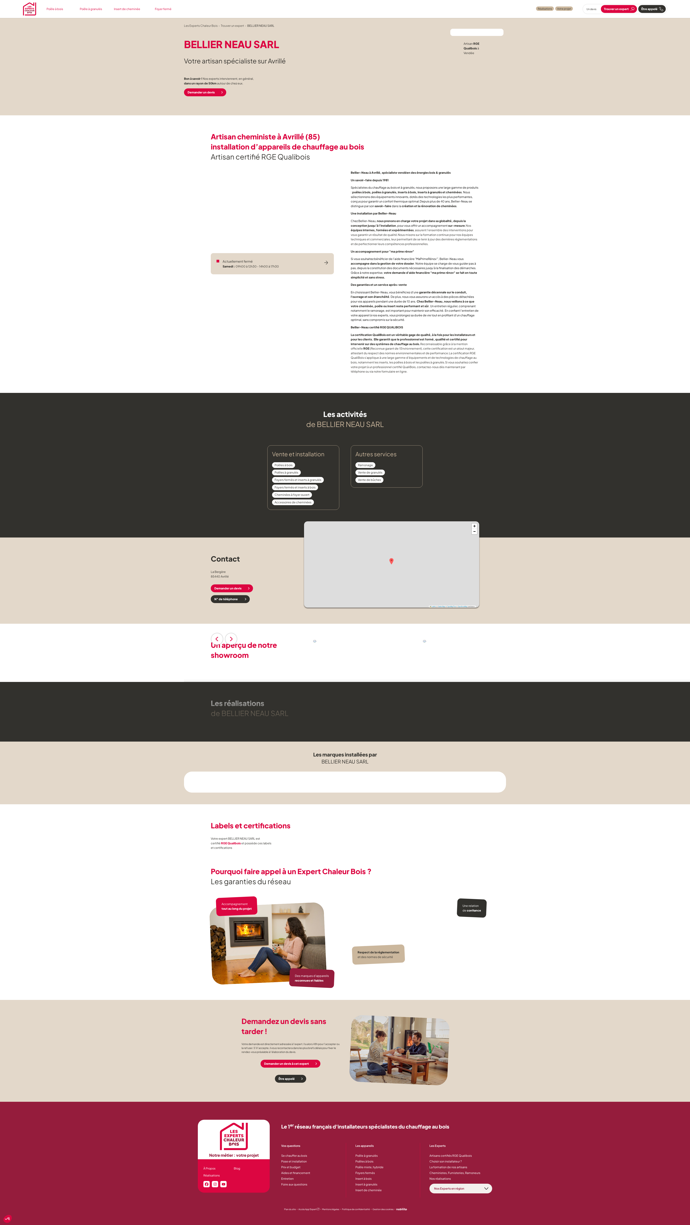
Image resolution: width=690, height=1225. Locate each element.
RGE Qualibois (231, 843)
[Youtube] (223, 1184)
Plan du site (290, 1209)
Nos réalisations (440, 1178)
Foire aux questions (294, 1184)
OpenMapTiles (451, 606)
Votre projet (564, 8)
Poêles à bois (364, 1161)
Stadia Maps (441, 606)
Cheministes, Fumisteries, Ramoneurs (454, 1173)
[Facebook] (206, 1184)
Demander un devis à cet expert (286, 1063)
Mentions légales (330, 1209)
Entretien (287, 1178)
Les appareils (364, 1146)
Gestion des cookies (383, 1209)
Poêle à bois (55, 9)
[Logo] (29, 9)
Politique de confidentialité (356, 1209)
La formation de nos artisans (448, 1167)
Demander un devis (201, 92)
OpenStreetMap (462, 606)
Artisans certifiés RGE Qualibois (450, 1155)
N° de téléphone (226, 599)
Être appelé (287, 1079)
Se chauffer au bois (294, 1155)
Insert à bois (363, 1178)
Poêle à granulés (91, 9)
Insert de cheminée (127, 9)
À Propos (209, 1168)
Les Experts (437, 1146)
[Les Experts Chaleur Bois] (234, 1136)
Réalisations (545, 8)
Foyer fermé (163, 9)
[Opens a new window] (401, 1209)
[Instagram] (215, 1184)
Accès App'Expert (308, 1209)
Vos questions (290, 1146)
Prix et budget (290, 1167)
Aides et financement (295, 1173)
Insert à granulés (366, 1184)
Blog (237, 1168)
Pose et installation (294, 1161)
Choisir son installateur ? (445, 1161)
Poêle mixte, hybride (369, 1167)
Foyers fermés (365, 1173)
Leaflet (433, 606)
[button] (391, 561)
